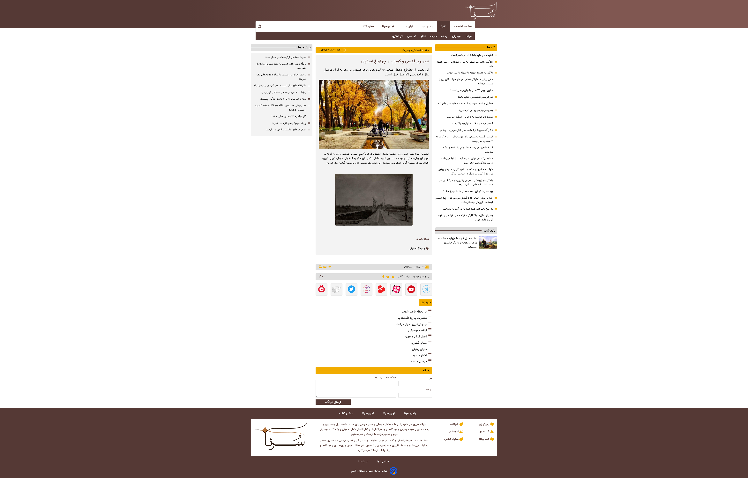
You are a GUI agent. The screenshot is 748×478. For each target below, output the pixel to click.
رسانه (444, 36)
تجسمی (412, 36)
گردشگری (397, 36)
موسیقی (457, 36)
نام (431, 378)
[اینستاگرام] (366, 290)
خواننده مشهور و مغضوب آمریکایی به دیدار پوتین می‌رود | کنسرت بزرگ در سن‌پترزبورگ (465, 171)
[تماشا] (381, 290)
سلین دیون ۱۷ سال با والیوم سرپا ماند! (471, 90)
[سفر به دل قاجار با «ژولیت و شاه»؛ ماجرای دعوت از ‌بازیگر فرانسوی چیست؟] (488, 242)
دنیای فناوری (419, 342)
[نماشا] (321, 290)
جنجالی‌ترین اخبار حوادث (411, 324)
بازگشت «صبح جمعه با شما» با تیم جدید (470, 73)
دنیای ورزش (419, 349)
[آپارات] (396, 290)
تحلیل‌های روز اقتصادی (412, 317)
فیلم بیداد (484, 439)
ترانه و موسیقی (417, 330)
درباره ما (363, 461)
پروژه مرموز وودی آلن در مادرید (476, 110)
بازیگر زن (484, 424)
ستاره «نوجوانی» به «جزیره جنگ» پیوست (470, 117)
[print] (320, 267)
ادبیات (433, 36)
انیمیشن (454, 431)
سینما (469, 36)
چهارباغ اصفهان (417, 249)
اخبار (443, 26)
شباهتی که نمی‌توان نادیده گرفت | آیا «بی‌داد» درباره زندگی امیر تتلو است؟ (467, 160)
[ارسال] (325, 267)
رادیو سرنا (427, 26)
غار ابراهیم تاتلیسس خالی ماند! (475, 97)
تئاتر (423, 36)
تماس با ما (383, 461)
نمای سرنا (388, 26)
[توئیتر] (387, 276)
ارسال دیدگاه (333, 402)
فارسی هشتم (419, 361)
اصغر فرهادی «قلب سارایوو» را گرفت (473, 123)
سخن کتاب (368, 26)
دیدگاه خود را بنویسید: (385, 378)
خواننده (454, 424)
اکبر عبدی (484, 431)
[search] (260, 26)
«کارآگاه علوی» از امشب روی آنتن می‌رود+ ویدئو (466, 130)
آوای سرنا (408, 26)
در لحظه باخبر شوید (414, 311)
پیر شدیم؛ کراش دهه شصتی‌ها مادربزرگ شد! (468, 191)
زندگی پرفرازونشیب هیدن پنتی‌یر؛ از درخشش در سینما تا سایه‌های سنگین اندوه (466, 182)
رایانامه (429, 389)
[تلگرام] (392, 276)
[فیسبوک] (383, 276)
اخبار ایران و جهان (416, 336)
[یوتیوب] (411, 290)
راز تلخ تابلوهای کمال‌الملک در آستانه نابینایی (468, 209)
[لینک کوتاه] (329, 267)
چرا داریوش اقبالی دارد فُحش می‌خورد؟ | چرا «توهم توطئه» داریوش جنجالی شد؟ (464, 200)
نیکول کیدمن (451, 439)
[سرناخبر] (480, 10)
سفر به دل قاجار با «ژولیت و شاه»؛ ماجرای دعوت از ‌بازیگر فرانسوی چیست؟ (457, 242)
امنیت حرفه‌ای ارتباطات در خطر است (472, 55)
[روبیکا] (336, 290)
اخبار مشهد (419, 355)
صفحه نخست (463, 26)
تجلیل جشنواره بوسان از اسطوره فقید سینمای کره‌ (465, 103)
